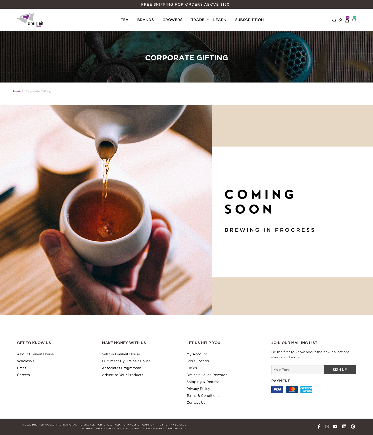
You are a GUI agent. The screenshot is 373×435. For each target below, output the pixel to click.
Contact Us (195, 402)
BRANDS (145, 20)
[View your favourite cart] (354, 19)
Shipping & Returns (203, 382)
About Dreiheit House (35, 354)
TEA (125, 20)
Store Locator (197, 361)
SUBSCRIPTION (249, 20)
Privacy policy (198, 389)
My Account (196, 354)
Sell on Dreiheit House (121, 354)
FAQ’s (191, 368)
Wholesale (26, 361)
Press (21, 368)
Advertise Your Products (122, 375)
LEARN (220, 20)
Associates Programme (121, 368)
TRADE (198, 20)
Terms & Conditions (202, 395)
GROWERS (173, 20)
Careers (23, 375)
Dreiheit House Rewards (206, 375)
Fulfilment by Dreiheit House (126, 361)
